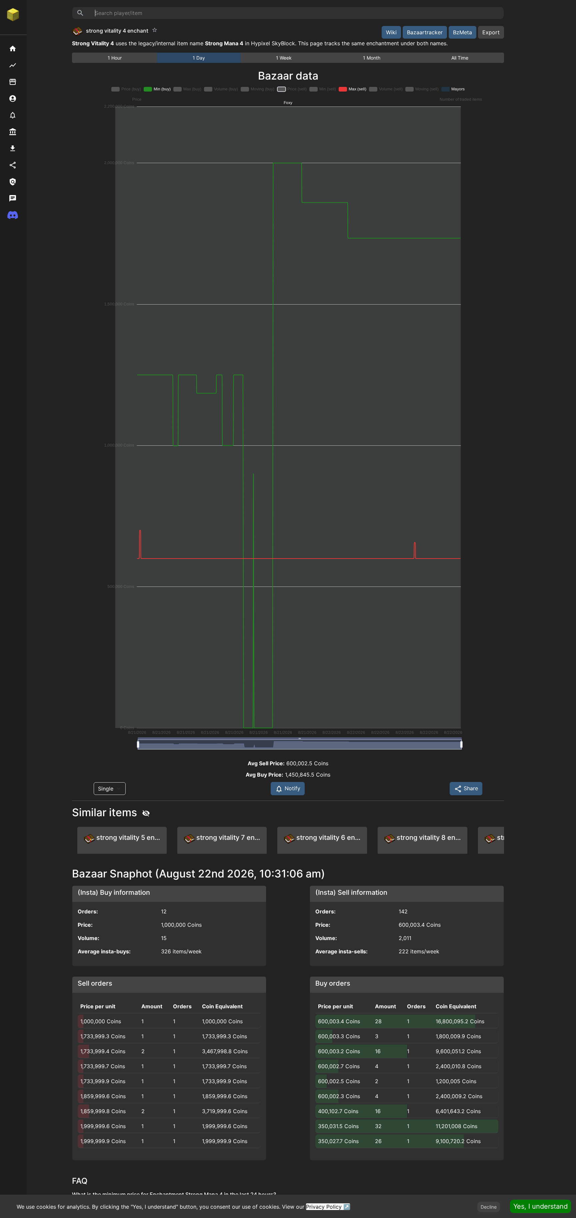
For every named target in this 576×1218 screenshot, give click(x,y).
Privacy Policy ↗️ (328, 1206)
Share (470, 788)
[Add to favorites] (154, 30)
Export (491, 32)
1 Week (284, 58)
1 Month (371, 58)
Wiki (391, 32)
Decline (489, 1207)
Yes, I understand (540, 1206)
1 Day (199, 58)
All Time (459, 58)
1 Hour (115, 58)
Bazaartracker (425, 32)
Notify (291, 788)
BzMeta (462, 32)
